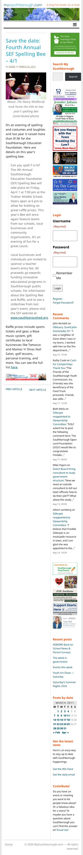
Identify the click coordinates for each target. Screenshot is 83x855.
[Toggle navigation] (74, 24)
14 (54, 720)
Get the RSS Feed (63, 769)
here (14, 367)
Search (73, 76)
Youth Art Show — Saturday (63, 674)
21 (54, 724)
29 (58, 728)
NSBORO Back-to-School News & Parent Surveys (63, 648)
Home (9, 844)
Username (62, 223)
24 (64, 724)
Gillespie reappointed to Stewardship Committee (61, 418)
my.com (23, 5)
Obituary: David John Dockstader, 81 (65, 329)
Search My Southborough (63, 66)
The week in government (60, 659)
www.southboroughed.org (29, 317)
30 (61, 728)
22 (58, 724)
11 (68, 715)
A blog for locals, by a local (63, 4)
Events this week (62, 667)
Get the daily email (64, 774)
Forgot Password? (63, 302)
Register (58, 299)
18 (68, 720)
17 (64, 720)
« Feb (56, 732)
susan (12, 66)
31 (64, 728)
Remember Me (64, 275)
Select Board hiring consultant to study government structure (64, 474)
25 (68, 724)
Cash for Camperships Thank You (64, 364)
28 (54, 728)
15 (58, 720)
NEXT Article (37, 390)
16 (61, 720)
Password (61, 249)
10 (64, 715)
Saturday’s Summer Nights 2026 (64, 684)
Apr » (65, 732)
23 (61, 724)
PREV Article (14, 389)
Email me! (63, 830)
